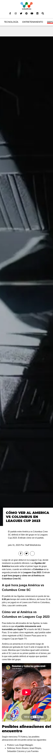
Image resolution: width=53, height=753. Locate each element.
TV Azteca (22, 737)
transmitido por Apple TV (14, 629)
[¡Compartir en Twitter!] (26, 553)
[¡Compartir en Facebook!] (21, 553)
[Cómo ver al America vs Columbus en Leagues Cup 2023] (26, 281)
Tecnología (11, 22)
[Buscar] (43, 13)
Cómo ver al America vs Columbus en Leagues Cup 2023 (27, 517)
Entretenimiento (32, 22)
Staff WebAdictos (33, 545)
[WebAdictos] (26, 6)
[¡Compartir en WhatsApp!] (32, 553)
